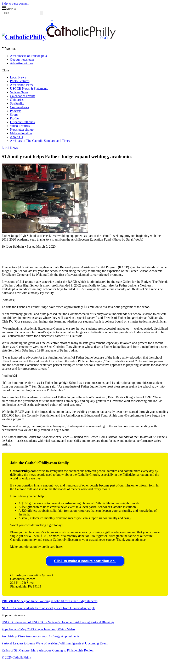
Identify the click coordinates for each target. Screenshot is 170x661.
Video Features (20, 126)
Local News (18, 77)
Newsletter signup (22, 129)
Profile (14, 118)
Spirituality (17, 103)
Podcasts (15, 111)
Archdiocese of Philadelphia (28, 56)
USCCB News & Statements (29, 88)
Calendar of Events (22, 96)
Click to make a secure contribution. (85, 561)
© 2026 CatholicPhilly (16, 657)
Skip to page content (15, 3)
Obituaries (16, 99)
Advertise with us (21, 63)
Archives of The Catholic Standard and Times (40, 140)
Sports (14, 114)
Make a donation (21, 133)
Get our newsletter (22, 59)
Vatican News (19, 92)
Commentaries (19, 107)
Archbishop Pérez (21, 85)
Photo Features (19, 81)
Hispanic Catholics (22, 122)
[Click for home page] (59, 37)
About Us (16, 137)
